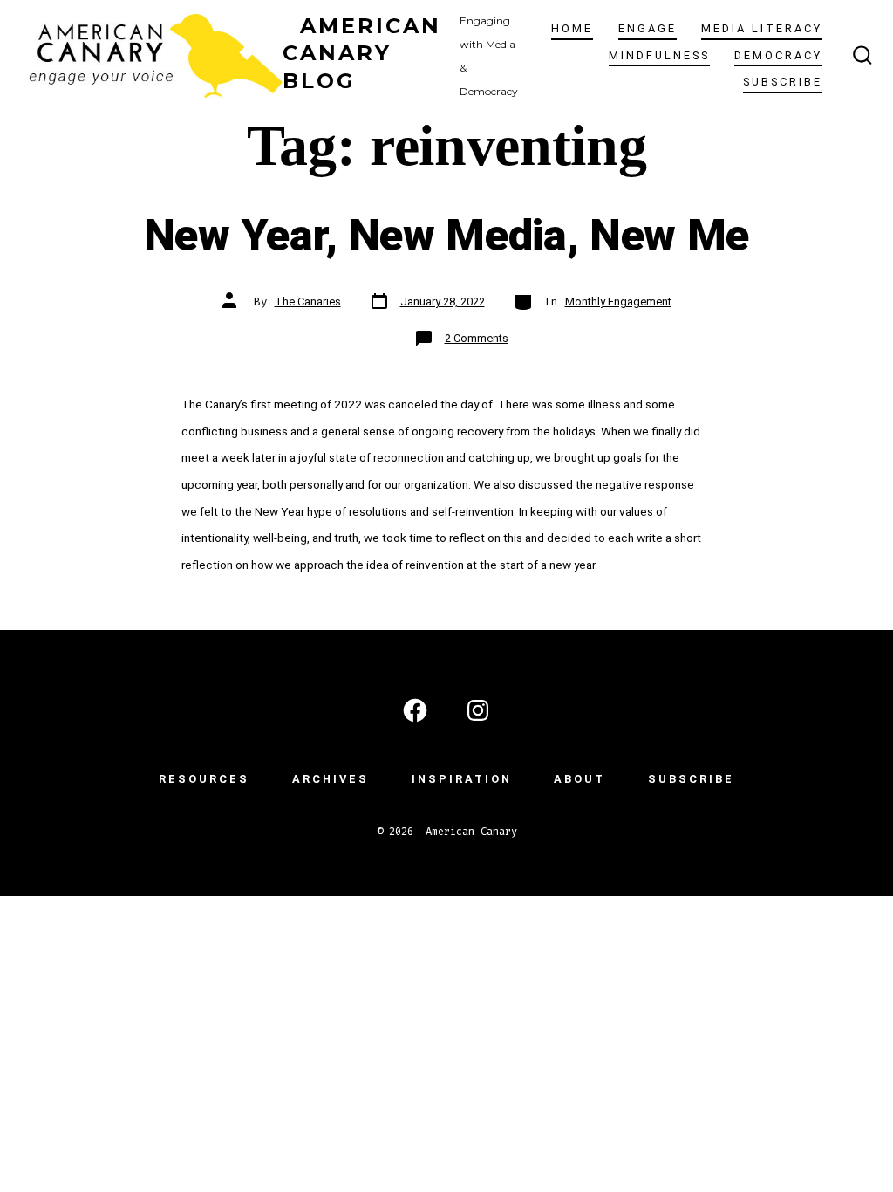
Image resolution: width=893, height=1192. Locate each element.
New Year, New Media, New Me (446, 235)
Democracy (778, 55)
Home (572, 28)
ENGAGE (647, 28)
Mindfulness (659, 55)
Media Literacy (761, 28)
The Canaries (308, 301)
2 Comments (476, 338)
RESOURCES (204, 778)
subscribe (782, 81)
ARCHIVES (330, 778)
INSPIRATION (462, 778)
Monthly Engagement (618, 301)
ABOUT (579, 778)
